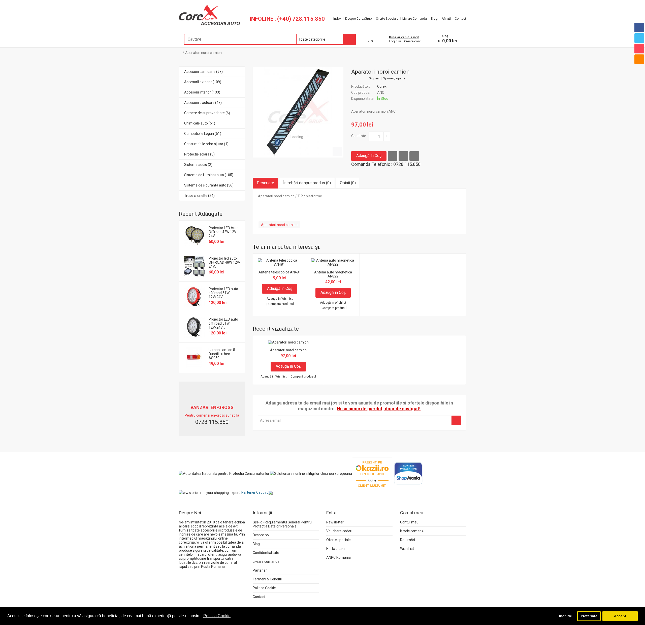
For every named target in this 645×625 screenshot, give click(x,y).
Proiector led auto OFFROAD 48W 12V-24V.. (224, 262)
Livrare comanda (266, 561)
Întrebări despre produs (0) (307, 182)
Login (393, 41)
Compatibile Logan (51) (202, 134)
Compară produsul (281, 304)
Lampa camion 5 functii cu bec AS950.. (222, 354)
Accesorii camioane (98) (203, 72)
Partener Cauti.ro (255, 492)
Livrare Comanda (414, 18)
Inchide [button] (565, 616)
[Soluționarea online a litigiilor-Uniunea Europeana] (311, 473)
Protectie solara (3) (199, 154)
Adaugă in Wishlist (280, 298)
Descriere (265, 182)
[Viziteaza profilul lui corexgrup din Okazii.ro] (372, 473)
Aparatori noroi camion (203, 53)
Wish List (407, 549)
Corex (381, 86)
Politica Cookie (264, 588)
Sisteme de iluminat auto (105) (208, 175)
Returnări (407, 540)
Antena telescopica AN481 (280, 272)
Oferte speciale (338, 540)
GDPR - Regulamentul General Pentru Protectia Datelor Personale (282, 524)
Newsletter (335, 522)
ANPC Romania (338, 557)
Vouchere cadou (339, 531)
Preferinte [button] (589, 616)
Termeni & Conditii (267, 579)
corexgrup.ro (189, 542)
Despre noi (261, 535)
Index (337, 18)
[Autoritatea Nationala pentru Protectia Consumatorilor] (224, 473)
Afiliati (446, 18)
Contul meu (409, 522)
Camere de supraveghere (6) (207, 113)
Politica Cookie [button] (217, 616)
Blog (434, 18)
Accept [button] (620, 616)
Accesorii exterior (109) (202, 82)
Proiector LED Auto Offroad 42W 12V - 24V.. (224, 232)
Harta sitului (335, 549)
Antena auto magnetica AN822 (333, 274)
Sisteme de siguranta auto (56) (209, 185)
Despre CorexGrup (358, 18)
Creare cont (412, 41)
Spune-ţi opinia (394, 78)
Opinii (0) (348, 182)
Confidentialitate (266, 553)
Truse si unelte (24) (199, 196)
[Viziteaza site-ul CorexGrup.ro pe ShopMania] (408, 473)
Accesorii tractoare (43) (203, 103)
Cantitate (358, 136)
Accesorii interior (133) (202, 92)
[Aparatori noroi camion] (298, 112)
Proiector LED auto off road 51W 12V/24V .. (223, 293)
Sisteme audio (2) (198, 165)
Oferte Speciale (387, 18)
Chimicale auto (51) (199, 123)
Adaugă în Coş (368, 155)
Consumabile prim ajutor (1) (206, 144)
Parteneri (260, 570)
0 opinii (374, 78)
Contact (460, 18)
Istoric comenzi (412, 531)
